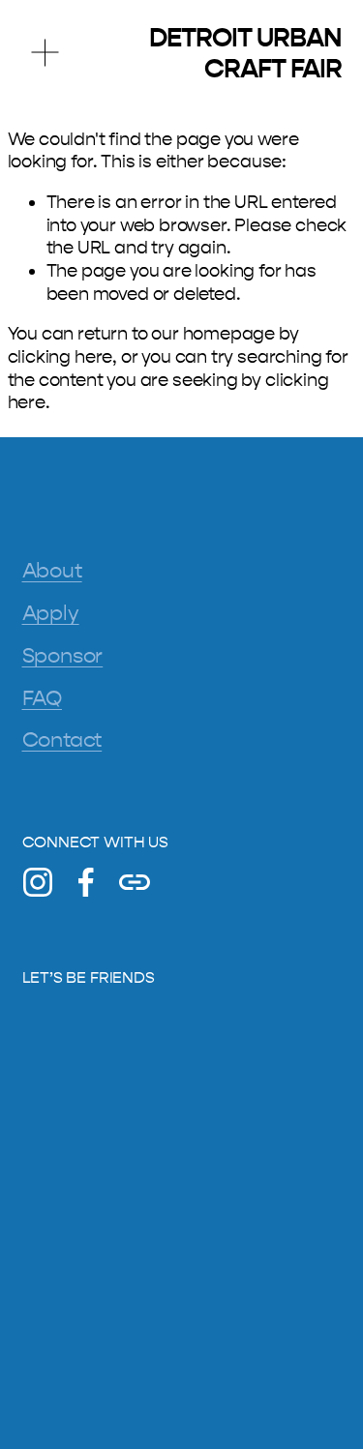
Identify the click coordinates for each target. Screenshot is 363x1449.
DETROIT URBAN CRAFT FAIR (245, 53)
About (52, 570)
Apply (50, 613)
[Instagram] (37, 882)
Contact (62, 740)
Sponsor (63, 655)
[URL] (134, 882)
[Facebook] (86, 882)
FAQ (42, 698)
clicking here (60, 357)
